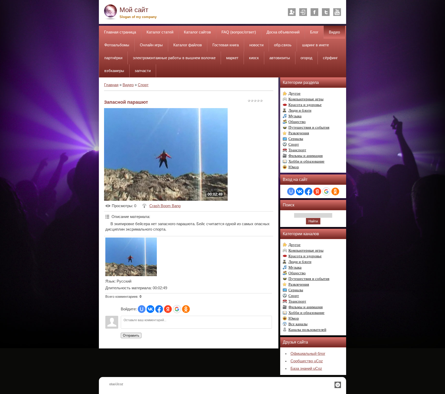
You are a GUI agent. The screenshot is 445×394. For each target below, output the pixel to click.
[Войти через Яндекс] (168, 309)
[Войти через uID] (142, 309)
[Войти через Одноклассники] (186, 309)
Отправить (131, 335)
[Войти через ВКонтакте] (150, 309)
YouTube (337, 12)
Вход (303, 12)
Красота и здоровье (305, 105)
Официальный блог (307, 354)
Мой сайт (133, 10)
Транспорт (297, 150)
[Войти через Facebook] (159, 309)
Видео (128, 85)
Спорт (143, 85)
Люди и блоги (299, 110)
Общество (297, 122)
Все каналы (297, 324)
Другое (294, 93)
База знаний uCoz (306, 368)
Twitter (326, 12)
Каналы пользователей (307, 330)
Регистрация (292, 12)
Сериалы (295, 139)
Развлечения (298, 133)
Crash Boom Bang (165, 206)
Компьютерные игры (305, 99)
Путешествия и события (308, 127)
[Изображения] (131, 257)
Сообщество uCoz (306, 361)
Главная (111, 85)
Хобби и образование (306, 161)
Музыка (295, 116)
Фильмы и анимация (305, 156)
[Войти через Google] (177, 309)
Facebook (314, 12)
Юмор (293, 167)
